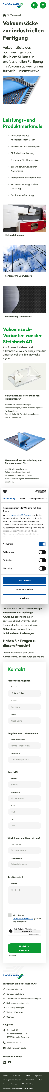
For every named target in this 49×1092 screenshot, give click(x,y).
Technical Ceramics (15, 1012)
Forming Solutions (14, 989)
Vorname (14, 701)
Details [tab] (22, 498)
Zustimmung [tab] (9, 498)
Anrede (14, 687)
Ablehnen (24, 598)
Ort (13, 820)
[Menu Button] (43, 5)
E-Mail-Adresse (17, 858)
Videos (5, 1076)
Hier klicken (27, 932)
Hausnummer (16, 792)
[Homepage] (13, 5)
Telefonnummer (16, 844)
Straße (14, 779)
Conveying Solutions (15, 994)
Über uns (10, 1017)
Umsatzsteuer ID (16, 754)
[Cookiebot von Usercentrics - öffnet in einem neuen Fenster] (35, 491)
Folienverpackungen (15, 1007)
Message (14, 883)
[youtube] (9, 1062)
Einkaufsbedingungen (10, 1084)
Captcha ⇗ (35, 934)
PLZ (13, 806)
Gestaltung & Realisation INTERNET (18, 1089)
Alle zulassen (24, 580)
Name (13, 715)
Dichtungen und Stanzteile (18, 1003)
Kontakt (27, 1076)
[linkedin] (4, 1062)
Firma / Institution (18, 740)
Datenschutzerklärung (23, 918)
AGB (40, 1080)
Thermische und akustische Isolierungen (24, 998)
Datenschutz (30, 1080)
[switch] (42, 552)
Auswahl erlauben (24, 589)
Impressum (38, 1076)
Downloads (16, 1076)
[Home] (4, 15)
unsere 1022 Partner (21, 515)
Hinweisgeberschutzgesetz (12, 1080)
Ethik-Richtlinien (28, 1084)
